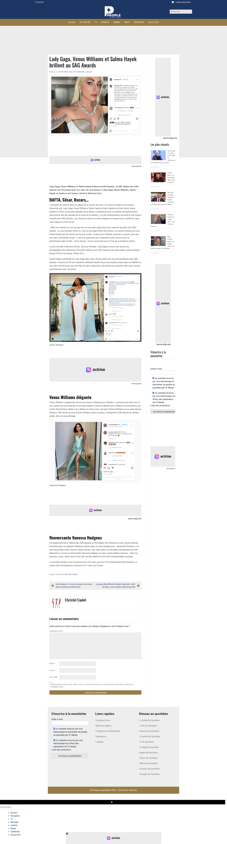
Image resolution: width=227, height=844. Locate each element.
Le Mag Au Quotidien (149, 747)
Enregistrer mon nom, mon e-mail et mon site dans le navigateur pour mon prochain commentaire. (92, 686)
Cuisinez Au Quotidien (149, 768)
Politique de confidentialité (108, 731)
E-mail (52, 670)
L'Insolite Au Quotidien (149, 736)
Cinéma (116, 22)
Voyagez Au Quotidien (149, 774)
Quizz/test (153, 22)
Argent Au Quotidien (148, 752)
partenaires (165, 405)
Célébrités (139, 22)
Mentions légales (104, 725)
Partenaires (101, 736)
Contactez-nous (183, 2)
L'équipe (99, 742)
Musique (105, 22)
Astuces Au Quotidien (149, 731)
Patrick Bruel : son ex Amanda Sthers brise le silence (171, 177)
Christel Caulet (84, 72)
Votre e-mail (156, 369)
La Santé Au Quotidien (149, 720)
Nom (52, 663)
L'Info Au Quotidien (148, 725)
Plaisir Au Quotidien (148, 758)
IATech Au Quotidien (148, 763)
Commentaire (56, 631)
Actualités (85, 22)
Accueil (71, 22)
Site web (53, 677)
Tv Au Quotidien (146, 742)
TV (96, 22)
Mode (126, 22)
